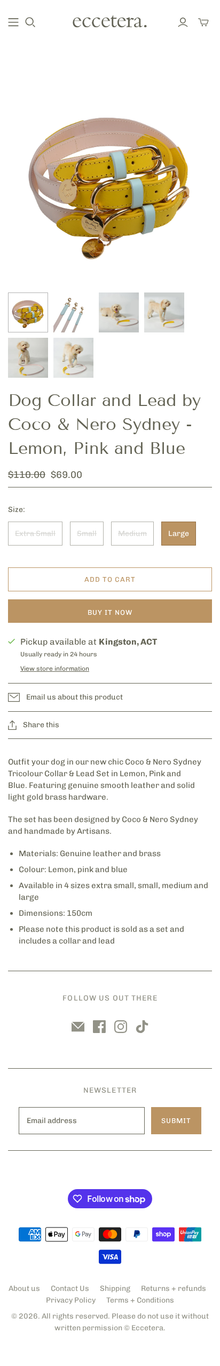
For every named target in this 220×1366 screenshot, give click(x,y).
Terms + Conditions (140, 1300)
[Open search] (30, 22)
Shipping (115, 1288)
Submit (176, 1121)
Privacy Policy (71, 1300)
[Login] (182, 22)
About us (24, 1288)
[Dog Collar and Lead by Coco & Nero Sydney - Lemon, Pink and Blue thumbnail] (28, 312)
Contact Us (70, 1288)
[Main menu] (13, 22)
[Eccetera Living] (110, 20)
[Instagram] (120, 1026)
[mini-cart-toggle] (203, 22)
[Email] (78, 1026)
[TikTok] (142, 1026)
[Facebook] (99, 1026)
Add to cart (110, 579)
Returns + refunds (173, 1288)
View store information (54, 668)
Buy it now (110, 612)
